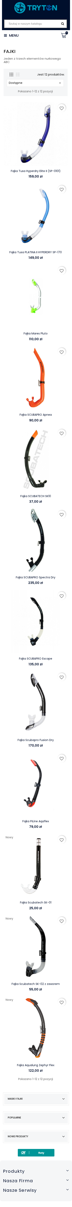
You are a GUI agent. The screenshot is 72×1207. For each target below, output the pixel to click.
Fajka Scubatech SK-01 (35, 902)
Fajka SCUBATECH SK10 (35, 496)
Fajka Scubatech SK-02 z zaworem (36, 984)
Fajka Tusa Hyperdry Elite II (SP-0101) (36, 171)
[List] (18, 74)
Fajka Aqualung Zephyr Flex (35, 1065)
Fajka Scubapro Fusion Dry (36, 740)
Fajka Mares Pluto (36, 333)
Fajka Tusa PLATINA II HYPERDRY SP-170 (35, 252)
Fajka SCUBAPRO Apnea (36, 415)
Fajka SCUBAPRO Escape (35, 659)
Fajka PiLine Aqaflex (35, 821)
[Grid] (11, 74)
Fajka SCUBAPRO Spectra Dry (35, 577)
